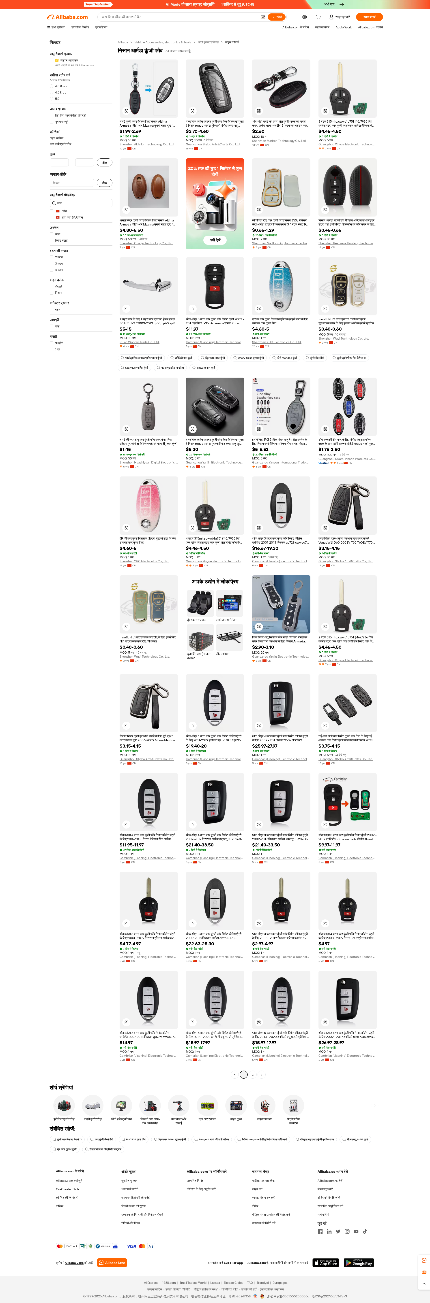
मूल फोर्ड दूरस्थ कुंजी (67, 1149)
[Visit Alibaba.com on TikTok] (365, 1231)
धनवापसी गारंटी (129, 1189)
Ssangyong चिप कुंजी (136, 367)
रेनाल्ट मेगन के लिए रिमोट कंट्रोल (105, 1149)
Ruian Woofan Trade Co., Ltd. (139, 342)
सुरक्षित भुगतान (129, 1180)
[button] (263, 17)
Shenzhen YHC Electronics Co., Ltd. (276, 342)
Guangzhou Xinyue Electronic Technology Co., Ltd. (347, 144)
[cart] (319, 17)
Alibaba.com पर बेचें (330, 1180)
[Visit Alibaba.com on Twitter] (338, 1231)
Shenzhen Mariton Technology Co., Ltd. (279, 140)
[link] (424, 1260)
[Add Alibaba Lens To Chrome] (112, 1262)
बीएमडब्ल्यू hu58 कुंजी (357, 1139)
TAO (250, 1282)
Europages (280, 1282)
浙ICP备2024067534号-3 (329, 1296)
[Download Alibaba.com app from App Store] (325, 1262)
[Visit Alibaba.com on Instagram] (347, 1231)
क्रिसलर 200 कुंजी (215, 357)
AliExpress (151, 1282)
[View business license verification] (255, 1296)
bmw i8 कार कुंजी (206, 367)
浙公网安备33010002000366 (288, 1296)
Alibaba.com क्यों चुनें (69, 1180)
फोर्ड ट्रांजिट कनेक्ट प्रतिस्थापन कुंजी (143, 357)
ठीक (104, 162)
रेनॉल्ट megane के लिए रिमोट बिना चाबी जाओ (264, 1139)
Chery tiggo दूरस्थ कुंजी (251, 357)
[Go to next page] (262, 1075)
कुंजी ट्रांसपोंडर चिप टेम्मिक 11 (351, 357)
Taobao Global (233, 1282)
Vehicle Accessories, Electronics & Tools (163, 42)
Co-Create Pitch (67, 1189)
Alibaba (123, 42)
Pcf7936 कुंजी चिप (136, 1139)
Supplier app (233, 1263)
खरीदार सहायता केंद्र (263, 1180)
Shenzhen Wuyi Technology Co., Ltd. (343, 338)
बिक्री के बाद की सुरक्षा (133, 1206)
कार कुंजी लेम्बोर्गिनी (104, 1139)
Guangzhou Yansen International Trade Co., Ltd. (281, 462)
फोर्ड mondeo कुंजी (287, 357)
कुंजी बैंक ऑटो (317, 357)
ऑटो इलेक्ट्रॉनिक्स (208, 42)
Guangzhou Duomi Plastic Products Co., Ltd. (347, 459)
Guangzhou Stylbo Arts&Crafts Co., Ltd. (213, 144)
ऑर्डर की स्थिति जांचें (329, 1197)
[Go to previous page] (235, 1075)
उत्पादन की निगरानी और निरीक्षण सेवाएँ (142, 1214)
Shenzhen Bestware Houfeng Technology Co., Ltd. (347, 243)
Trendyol (263, 1282)
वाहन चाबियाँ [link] (232, 42)
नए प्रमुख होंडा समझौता (172, 367)
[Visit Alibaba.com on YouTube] (356, 1231)
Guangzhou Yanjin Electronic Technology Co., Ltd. (215, 462)
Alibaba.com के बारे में (70, 1171)
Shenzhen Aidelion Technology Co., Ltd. (147, 144)
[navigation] (81, 559)
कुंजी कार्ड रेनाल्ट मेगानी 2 (69, 1139)
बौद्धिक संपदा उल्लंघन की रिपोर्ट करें (271, 1214)
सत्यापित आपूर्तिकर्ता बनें (330, 1206)
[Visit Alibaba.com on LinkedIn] (329, 1231)
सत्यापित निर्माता (195, 1180)
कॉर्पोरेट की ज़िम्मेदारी (67, 1197)
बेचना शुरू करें (325, 1189)
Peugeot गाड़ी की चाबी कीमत (214, 1139)
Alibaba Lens (74, 1263)
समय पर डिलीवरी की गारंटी (135, 1197)
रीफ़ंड (255, 1206)
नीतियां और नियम (130, 1223)
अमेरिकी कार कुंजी (183, 357)
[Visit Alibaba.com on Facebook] (320, 1231)
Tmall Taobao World (193, 1282)
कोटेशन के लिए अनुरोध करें (201, 1189)
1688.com (169, 1282)
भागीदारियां (323, 1214)
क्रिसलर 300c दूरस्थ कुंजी (172, 1139)
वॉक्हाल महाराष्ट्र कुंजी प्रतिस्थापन (317, 1139)
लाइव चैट (257, 1189)
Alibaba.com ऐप (258, 1263)
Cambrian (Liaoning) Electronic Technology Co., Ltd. (215, 342)
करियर (59, 1206)
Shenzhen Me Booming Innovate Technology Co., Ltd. (281, 243)
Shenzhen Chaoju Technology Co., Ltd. (146, 243)
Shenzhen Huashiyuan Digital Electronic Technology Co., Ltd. (149, 462)
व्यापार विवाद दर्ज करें (263, 1197)
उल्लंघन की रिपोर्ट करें (263, 1223)
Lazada (215, 1282)
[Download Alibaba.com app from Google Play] (359, 1262)
